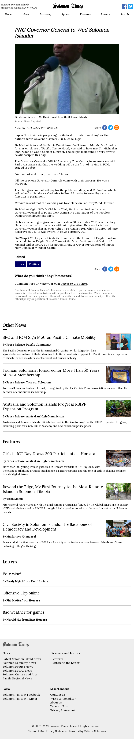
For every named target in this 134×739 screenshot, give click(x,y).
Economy (45, 14)
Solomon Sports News (17, 670)
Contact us (57, 694)
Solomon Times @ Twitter (20, 698)
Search (125, 14)
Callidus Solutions (95, 731)
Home (8, 14)
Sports (66, 14)
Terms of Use (59, 706)
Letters (105, 14)
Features (85, 14)
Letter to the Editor (74, 283)
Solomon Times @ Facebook (21, 694)
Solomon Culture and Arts (20, 674)
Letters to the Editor (65, 662)
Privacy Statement (62, 710)
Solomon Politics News (18, 666)
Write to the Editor (63, 698)
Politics (34, 264)
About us (56, 702)
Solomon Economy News (19, 662)
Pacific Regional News (17, 678)
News (26, 14)
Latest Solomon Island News (22, 659)
